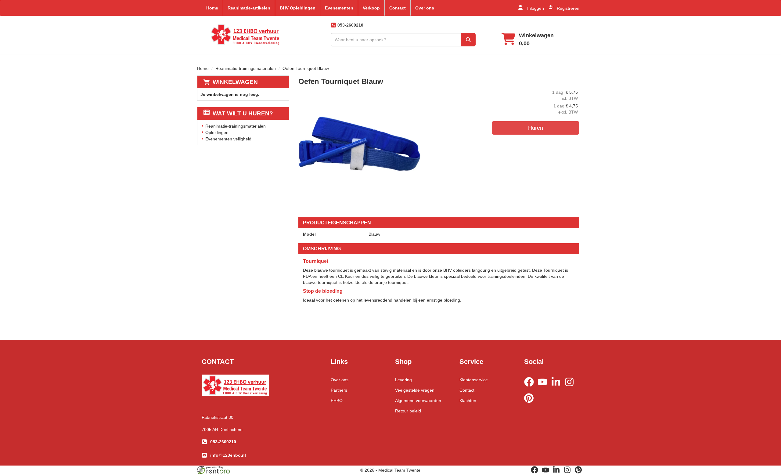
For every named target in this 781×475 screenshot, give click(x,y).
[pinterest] (531, 403)
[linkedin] (557, 387)
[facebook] (531, 387)
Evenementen (339, 7)
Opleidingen (217, 132)
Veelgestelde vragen (414, 390)
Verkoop (371, 7)
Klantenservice (473, 379)
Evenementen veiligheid (228, 138)
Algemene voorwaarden (418, 400)
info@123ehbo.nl (228, 455)
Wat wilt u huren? (243, 113)
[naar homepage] (245, 34)
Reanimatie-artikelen (249, 7)
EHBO (337, 400)
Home (212, 7)
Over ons (424, 7)
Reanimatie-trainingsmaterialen (245, 68)
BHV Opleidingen (297, 7)
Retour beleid (408, 410)
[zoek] (468, 39)
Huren (535, 128)
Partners (339, 390)
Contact (397, 7)
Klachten (467, 400)
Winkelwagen (235, 82)
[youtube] (544, 387)
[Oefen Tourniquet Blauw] (359, 150)
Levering (403, 379)
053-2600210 (223, 441)
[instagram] (571, 387)
